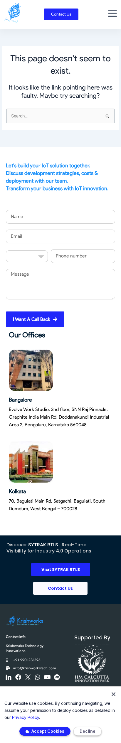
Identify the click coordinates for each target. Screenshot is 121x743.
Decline (87, 731)
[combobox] (27, 256)
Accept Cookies (47, 731)
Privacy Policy (25, 717)
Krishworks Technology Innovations (24, 648)
